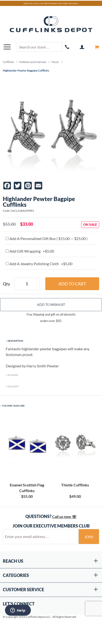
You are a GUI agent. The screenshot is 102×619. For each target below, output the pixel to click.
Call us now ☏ (64, 516)
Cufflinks (8, 62)
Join (88, 536)
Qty (6, 283)
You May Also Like (13, 405)
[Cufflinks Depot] (51, 24)
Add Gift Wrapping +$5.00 (31, 251)
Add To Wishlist (51, 304)
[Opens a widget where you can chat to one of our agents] (18, 611)
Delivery (13, 386)
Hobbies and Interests (32, 62)
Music (55, 62)
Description (15, 340)
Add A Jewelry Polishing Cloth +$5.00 (40, 263)
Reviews (13, 375)
